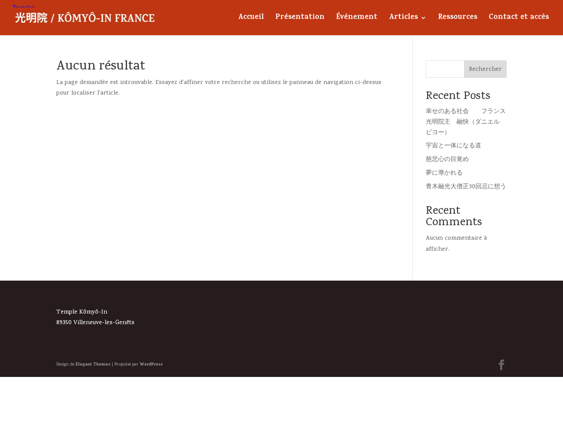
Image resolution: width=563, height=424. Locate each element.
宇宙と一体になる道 (453, 146)
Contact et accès (519, 19)
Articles (403, 19)
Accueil (251, 19)
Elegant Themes (93, 364)
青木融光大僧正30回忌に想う (466, 187)
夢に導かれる (444, 173)
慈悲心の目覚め (447, 159)
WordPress (151, 364)
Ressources (457, 19)
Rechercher (485, 69)
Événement (356, 19)
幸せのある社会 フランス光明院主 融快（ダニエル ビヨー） (466, 122)
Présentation (300, 19)
